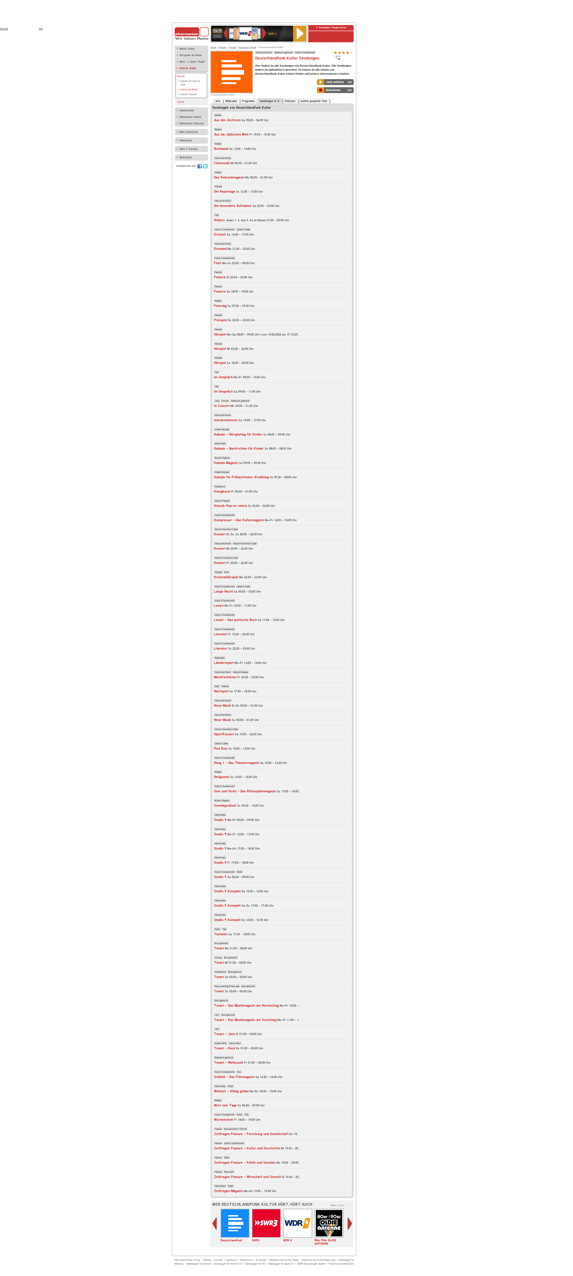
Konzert (225, 400)
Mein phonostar (189, 132)
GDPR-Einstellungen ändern (311, 1263)
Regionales (219, 657)
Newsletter (186, 157)
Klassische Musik (188, 89)
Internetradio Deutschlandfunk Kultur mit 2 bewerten (340, 52)
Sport (217, 686)
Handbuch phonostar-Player (284, 1260)
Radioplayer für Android (199, 1263)
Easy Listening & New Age (227, 986)
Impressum (231, 1260)
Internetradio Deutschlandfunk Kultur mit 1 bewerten (336, 52)
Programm (248, 101)
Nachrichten (220, 443)
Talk (217, 215)
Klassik (181, 76)
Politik (239, 871)
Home (213, 47)
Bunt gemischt (221, 943)
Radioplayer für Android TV (228, 1263)
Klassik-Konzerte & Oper (190, 83)
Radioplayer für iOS (255, 1263)
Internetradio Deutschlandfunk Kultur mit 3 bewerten (344, 52)
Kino (239, 1071)
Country (218, 957)
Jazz (217, 400)
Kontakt (218, 1260)
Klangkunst (220, 486)
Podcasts (290, 101)
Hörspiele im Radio (191, 55)
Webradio (231, 101)
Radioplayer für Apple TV (281, 1263)
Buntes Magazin (222, 457)
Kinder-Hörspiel (222, 429)
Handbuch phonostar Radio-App (319, 1260)
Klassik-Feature (188, 94)
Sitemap (207, 1260)
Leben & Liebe (243, 229)
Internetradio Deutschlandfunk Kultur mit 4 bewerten (348, 52)
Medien (218, 115)
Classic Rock (235, 1043)
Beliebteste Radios (190, 117)
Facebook (199, 166)
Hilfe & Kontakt (189, 149)
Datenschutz (246, 1260)
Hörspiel (218, 315)
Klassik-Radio (188, 68)
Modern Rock (221, 1043)
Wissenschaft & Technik (235, 1128)
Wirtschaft (229, 1171)
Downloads (186, 140)
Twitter (205, 166)
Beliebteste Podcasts (192, 123)
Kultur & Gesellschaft (305, 52)
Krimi (226, 572)
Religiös (218, 129)
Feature (218, 186)
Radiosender (187, 110)
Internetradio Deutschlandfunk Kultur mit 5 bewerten (352, 52)
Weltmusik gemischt (283, 52)
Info (218, 101)
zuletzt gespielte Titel (314, 101)
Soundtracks (220, 971)
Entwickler (261, 1260)
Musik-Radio (187, 48)
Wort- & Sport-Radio (192, 61)
